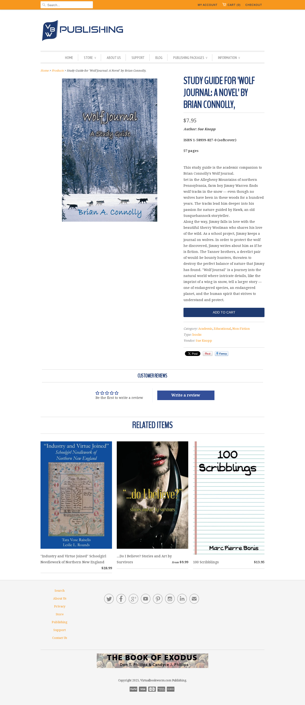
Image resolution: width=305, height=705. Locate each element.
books (196, 334)
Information (229, 57)
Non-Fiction (241, 328)
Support (138, 57)
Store (90, 57)
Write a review (185, 395)
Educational (222, 328)
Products (58, 70)
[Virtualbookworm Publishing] (152, 31)
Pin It (208, 353)
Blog (159, 57)
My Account (208, 4)
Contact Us (59, 638)
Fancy (221, 353)
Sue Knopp (204, 340)
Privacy (59, 606)
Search (60, 590)
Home (69, 57)
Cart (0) (234, 4)
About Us (114, 57)
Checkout (253, 4)
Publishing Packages (190, 57)
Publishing (59, 622)
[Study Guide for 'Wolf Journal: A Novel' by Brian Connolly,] (109, 220)
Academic (205, 328)
